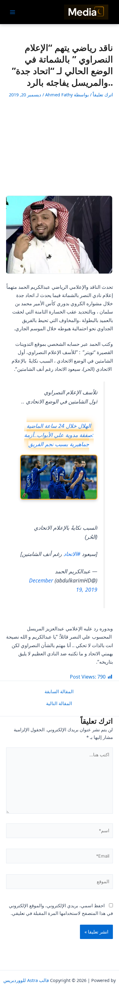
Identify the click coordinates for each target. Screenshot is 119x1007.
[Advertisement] (59, 146)
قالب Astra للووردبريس (26, 980)
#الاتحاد (71, 553)
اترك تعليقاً (103, 94)
